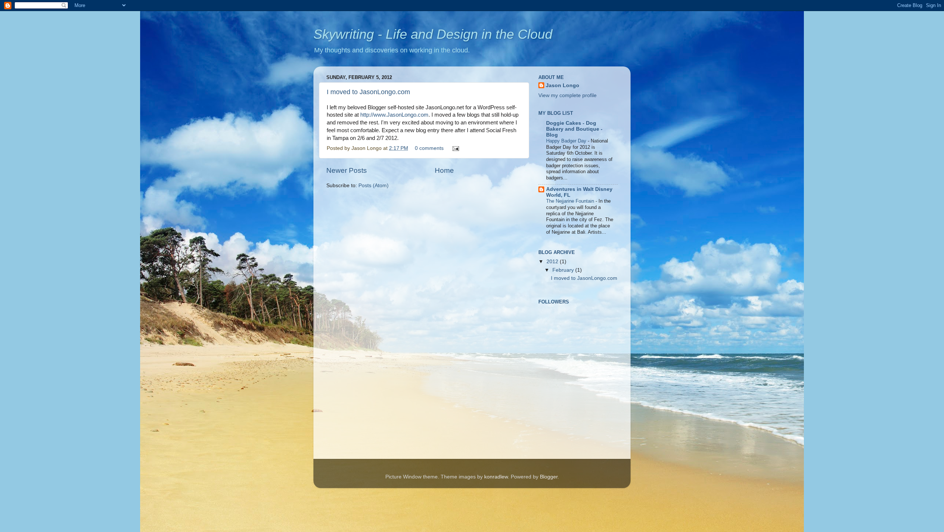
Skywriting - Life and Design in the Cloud (432, 34)
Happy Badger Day (567, 141)
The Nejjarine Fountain (571, 201)
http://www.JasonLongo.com (394, 115)
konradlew (496, 477)
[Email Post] (454, 148)
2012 (553, 261)
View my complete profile (567, 95)
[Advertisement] (575, 412)
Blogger (549, 477)
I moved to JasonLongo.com (368, 92)
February (563, 270)
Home (444, 170)
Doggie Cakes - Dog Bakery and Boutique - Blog (574, 129)
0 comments (429, 148)
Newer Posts (346, 170)
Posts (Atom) (373, 185)
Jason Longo (562, 85)
